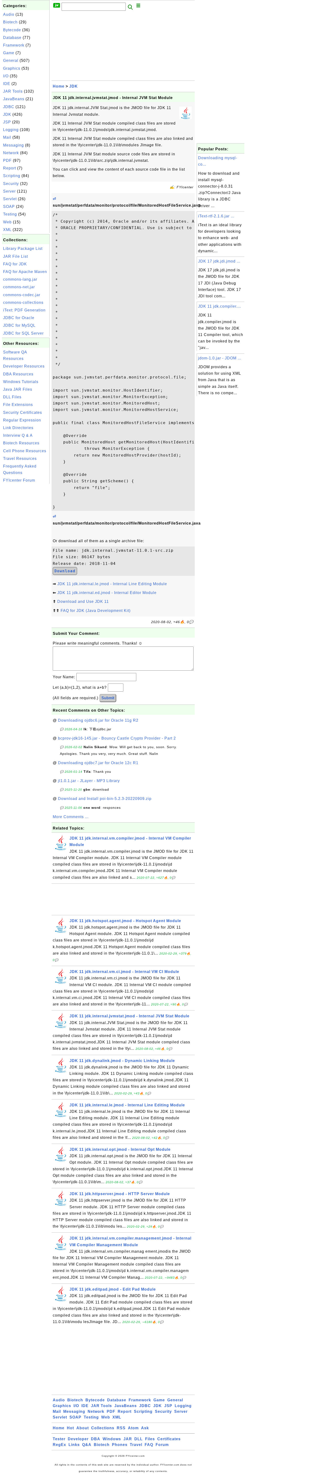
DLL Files (12, 397)
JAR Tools (13, 91)
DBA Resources (18, 374)
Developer (78, 1439)
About (82, 1428)
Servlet (10, 199)
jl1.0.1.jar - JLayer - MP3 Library (89, 781)
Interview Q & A (18, 435)
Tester (59, 1439)
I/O (6, 76)
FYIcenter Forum (19, 480)
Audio (8, 14)
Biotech (10, 22)
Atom (133, 1428)
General (10, 60)
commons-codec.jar (21, 295)
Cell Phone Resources (24, 451)
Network (11, 153)
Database (12, 38)
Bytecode (12, 30)
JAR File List (15, 256)
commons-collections (23, 302)
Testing (10, 214)
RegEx (59, 1445)
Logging (11, 130)
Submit (107, 698)
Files (150, 1439)
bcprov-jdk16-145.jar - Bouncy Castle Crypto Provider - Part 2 (117, 738)
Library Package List (22, 249)
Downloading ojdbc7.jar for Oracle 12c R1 (98, 763)
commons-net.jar (19, 287)
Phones (119, 1445)
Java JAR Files (17, 389)
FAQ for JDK (15, 264)
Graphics (11, 68)
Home (58, 86)
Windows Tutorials (20, 382)
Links (74, 1445)
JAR (127, 1439)
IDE (6, 84)
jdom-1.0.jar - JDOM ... (219, 358)
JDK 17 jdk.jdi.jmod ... (219, 261)
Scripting (11, 176)
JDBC (8, 107)
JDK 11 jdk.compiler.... (219, 306)
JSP (7, 122)
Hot (70, 1428)
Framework (13, 45)
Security (11, 184)
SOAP (9, 207)
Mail (7, 137)
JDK (7, 114)
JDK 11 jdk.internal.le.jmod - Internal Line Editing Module (112, 584)
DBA (95, 1439)
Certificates (169, 1439)
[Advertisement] (26, 556)
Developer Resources (24, 366)
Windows (112, 1439)
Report (9, 168)
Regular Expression (22, 420)
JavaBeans (13, 99)
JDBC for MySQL (19, 325)
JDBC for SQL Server (23, 333)
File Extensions (18, 405)
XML (7, 230)
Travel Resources (20, 459)
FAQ (149, 1445)
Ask (145, 1428)
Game (8, 53)
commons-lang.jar (20, 279)
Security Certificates (22, 412)
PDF (7, 160)
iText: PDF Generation (24, 310)
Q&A (86, 1445)
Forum (162, 1445)
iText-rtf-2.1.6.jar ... (216, 216)
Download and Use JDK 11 (83, 601)
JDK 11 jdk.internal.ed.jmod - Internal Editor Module (107, 593)
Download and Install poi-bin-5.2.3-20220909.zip (105, 799)
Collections (102, 1428)
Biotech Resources (21, 443)
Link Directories (18, 428)
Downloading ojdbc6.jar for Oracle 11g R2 (98, 720)
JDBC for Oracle (18, 318)
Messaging (13, 145)
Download (64, 571)
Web (7, 222)
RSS (121, 1428)
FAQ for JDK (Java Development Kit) (96, 611)
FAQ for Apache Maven (25, 272)
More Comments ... (71, 817)
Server (9, 191)
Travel (136, 1445)
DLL (138, 1439)
